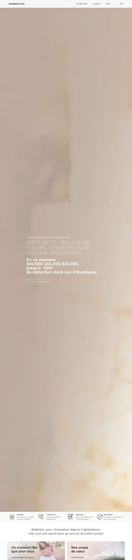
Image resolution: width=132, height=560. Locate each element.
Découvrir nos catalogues (39, 282)
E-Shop (107, 4)
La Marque (96, 4)
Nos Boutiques (82, 4)
